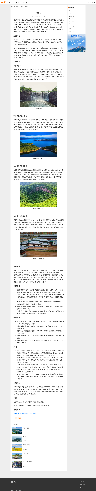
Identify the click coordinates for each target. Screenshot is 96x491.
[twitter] (15, 482)
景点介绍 (16, 2)
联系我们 (82, 487)
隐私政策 (82, 484)
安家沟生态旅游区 (27, 462)
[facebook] (12, 482)
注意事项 (71, 21)
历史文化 (71, 11)
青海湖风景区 (26, 445)
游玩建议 (71, 18)
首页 (10, 2)
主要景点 (71, 13)
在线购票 (71, 31)
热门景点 (25, 2)
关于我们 (82, 481)
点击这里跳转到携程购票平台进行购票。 (26, 413)
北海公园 (25, 453)
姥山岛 (24, 436)
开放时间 (71, 26)
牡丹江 (22, 6)
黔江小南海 (26, 428)
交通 (70, 24)
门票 (70, 29)
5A (16, 418)
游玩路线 (71, 16)
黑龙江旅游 (18, 6)
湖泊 (20, 418)
